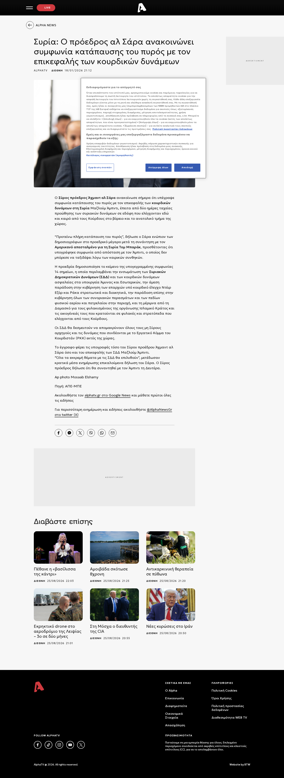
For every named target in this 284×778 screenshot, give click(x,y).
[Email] (112, 433)
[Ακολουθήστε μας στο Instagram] (59, 745)
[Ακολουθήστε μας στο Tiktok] (48, 745)
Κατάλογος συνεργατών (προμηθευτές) (109, 155)
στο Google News (116, 395)
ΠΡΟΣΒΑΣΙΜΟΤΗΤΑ (178, 735)
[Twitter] (80, 433)
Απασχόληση (175, 725)
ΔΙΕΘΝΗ (57, 70)
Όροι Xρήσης (221, 698)
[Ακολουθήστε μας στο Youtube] (70, 745)
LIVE (47, 7)
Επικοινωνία (174, 698)
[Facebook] (58, 433)
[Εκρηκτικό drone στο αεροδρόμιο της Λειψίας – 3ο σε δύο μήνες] (58, 604)
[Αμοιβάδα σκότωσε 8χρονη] (114, 547)
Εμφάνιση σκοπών (100, 167)
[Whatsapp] (102, 433)
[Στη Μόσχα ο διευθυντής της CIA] (114, 604)
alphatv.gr (93, 395)
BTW (247, 764)
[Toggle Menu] (29, 7)
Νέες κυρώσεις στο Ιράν (169, 626)
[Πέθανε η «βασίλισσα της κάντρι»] (58, 547)
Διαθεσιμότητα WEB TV (229, 717)
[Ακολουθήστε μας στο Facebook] (38, 745)
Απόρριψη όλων (158, 167)
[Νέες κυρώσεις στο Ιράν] (170, 604)
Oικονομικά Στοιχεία (174, 715)
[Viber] (91, 433)
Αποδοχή (187, 167)
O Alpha (171, 690)
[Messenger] (69, 433)
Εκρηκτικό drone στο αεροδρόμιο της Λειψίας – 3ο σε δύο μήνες (57, 631)
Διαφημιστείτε (176, 706)
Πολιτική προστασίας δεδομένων (228, 708)
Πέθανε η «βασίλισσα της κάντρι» (55, 572)
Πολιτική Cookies (224, 690)
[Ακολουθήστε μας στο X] (81, 745)
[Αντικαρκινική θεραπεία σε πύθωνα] (170, 547)
